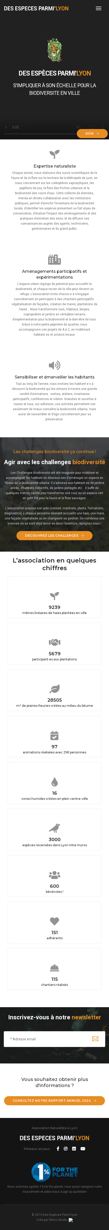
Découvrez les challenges (52, 535)
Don (90, 133)
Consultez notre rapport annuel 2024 (52, 1100)
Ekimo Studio (59, 1220)
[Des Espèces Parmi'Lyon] (36, 8)
